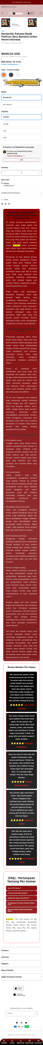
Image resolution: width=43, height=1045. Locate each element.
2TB (4, 138)
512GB (5, 124)
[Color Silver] (18, 75)
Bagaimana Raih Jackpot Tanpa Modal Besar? (20, 910)
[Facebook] (2, 204)
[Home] (15, 13)
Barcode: (13, 42)
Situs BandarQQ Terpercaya (21, 2)
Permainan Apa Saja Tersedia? (17, 893)
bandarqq (16, 245)
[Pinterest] (9, 204)
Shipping (11, 56)
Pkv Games (7, 105)
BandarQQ (7, 97)
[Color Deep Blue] (11, 75)
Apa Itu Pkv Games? (14, 888)
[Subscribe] (35, 1013)
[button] (2, 13)
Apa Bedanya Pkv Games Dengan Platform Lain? (21, 903)
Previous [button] (2, 2)
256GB (6, 117)
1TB (4, 131)
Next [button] (41, 2)
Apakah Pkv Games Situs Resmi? (18, 898)
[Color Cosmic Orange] (3, 74)
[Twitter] (6, 204)
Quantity (4, 168)
